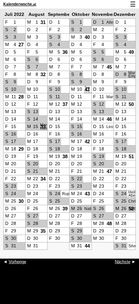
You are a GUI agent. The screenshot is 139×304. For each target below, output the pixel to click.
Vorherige (17, 261)
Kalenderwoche (19, 4)
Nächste (122, 261)
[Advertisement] (69, 288)
